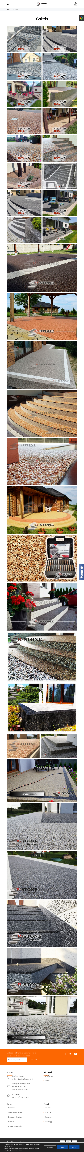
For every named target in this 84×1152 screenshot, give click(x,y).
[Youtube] (75, 1054)
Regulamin (11, 1108)
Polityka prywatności (15, 1126)
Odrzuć (74, 1147)
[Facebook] (65, 1054)
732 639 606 (25, 1097)
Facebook (48, 1108)
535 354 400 (16, 1094)
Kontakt (47, 1081)
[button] (24, 39)
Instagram (48, 1117)
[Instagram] (70, 1054)
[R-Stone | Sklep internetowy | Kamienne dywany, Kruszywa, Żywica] (42, 4)
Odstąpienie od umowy (15, 1112)
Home (9, 9)
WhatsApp (48, 1122)
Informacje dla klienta (15, 1117)
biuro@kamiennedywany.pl (21, 1083)
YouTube (48, 1112)
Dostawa (11, 1122)
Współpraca (49, 1076)
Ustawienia (50, 1147)
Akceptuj (62, 1147)
